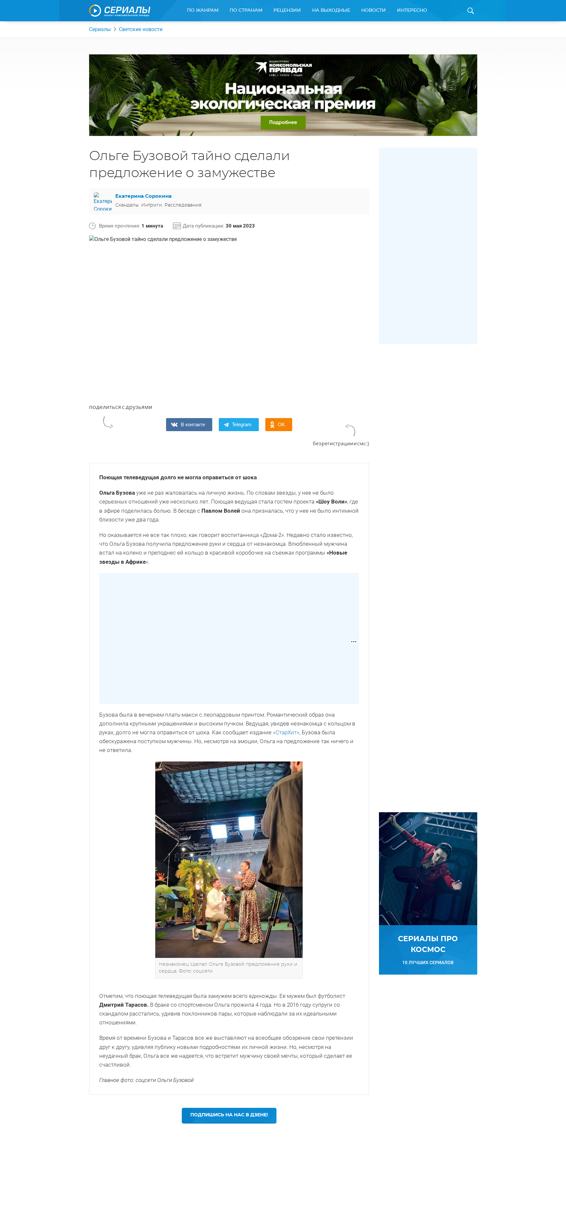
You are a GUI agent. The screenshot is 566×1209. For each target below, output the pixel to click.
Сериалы (100, 29)
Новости (373, 10)
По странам (246, 10)
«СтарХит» (286, 732)
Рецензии (287, 10)
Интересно (412, 10)
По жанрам (202, 10)
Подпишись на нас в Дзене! (229, 1115)
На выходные (331, 10)
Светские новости (140, 29)
